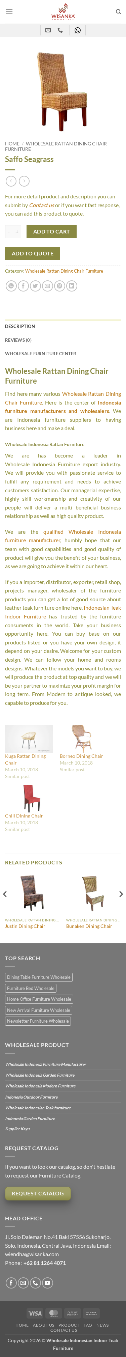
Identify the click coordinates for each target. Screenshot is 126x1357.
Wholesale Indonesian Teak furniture (38, 1107)
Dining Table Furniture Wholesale (39, 977)
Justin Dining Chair (25, 926)
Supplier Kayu (17, 1128)
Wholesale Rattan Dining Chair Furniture (64, 271)
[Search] (118, 11)
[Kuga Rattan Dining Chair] (29, 738)
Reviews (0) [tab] (18, 340)
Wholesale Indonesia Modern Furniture (40, 1085)
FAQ (88, 1325)
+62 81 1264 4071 (45, 1262)
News (102, 1325)
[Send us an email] (23, 1283)
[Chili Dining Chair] (29, 798)
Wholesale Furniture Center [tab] (41, 353)
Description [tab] (20, 326)
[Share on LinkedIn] (71, 286)
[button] (9, 11)
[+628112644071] (61, 30)
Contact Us (63, 1330)
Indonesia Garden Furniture (30, 1118)
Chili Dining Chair (24, 816)
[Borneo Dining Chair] (84, 738)
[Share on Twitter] (35, 286)
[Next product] (11, 181)
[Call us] (35, 1283)
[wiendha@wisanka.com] (48, 30)
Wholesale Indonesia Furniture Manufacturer (45, 1064)
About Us (43, 1325)
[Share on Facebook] (23, 286)
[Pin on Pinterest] (59, 286)
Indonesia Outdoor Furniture (31, 1097)
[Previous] (5, 908)
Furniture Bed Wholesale (30, 988)
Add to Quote (33, 253)
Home (12, 143)
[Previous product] (24, 181)
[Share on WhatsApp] (11, 286)
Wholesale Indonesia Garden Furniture (39, 1075)
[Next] (121, 908)
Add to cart (51, 231)
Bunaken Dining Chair (89, 926)
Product (68, 1325)
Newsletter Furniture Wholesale (38, 1021)
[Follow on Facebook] (11, 1283)
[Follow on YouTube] (47, 1283)
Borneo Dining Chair (81, 756)
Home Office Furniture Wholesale (39, 999)
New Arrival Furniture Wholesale (38, 1010)
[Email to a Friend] (47, 286)
